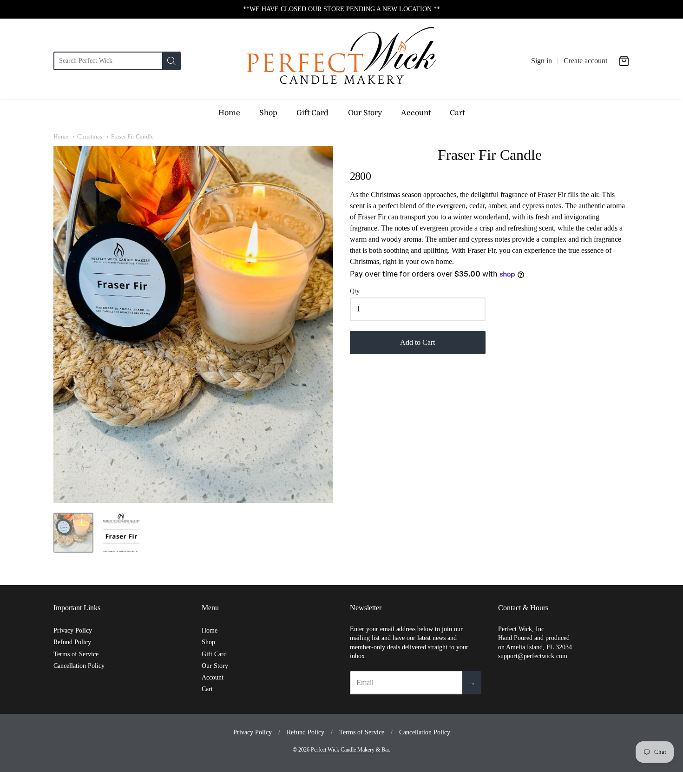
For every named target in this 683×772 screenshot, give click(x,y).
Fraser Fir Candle (132, 136)
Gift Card (312, 113)
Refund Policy (72, 642)
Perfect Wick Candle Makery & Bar (350, 749)
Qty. (355, 291)
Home (229, 113)
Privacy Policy (72, 630)
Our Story (365, 113)
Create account (585, 61)
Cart (457, 113)
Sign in (541, 61)
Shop (268, 113)
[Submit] (171, 61)
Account (416, 113)
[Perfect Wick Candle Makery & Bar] (341, 61)
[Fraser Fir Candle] (73, 533)
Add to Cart (417, 342)
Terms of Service (76, 654)
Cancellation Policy (79, 665)
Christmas (89, 136)
